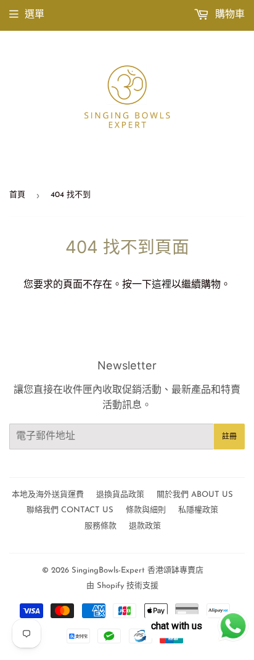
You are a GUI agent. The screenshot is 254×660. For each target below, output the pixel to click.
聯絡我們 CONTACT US (70, 510)
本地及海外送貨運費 (48, 495)
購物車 (228, 15)
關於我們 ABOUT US (195, 495)
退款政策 (145, 526)
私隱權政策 (198, 510)
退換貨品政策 (120, 495)
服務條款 (100, 526)
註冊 (229, 436)
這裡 (161, 285)
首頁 (17, 195)
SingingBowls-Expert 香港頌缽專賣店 (137, 570)
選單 (34, 15)
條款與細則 (146, 510)
